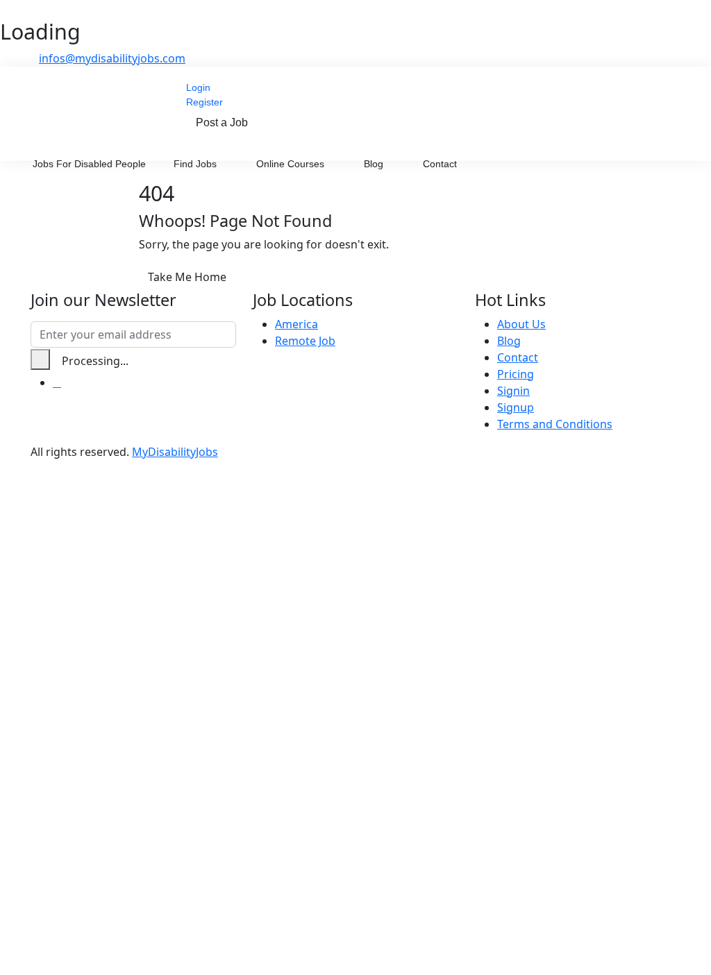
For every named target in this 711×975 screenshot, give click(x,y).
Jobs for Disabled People (89, 163)
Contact (440, 163)
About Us (521, 324)
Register (204, 102)
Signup (515, 407)
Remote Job (305, 340)
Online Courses (291, 163)
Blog (375, 163)
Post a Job (222, 122)
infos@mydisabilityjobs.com (112, 58)
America (296, 324)
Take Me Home (187, 277)
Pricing (515, 374)
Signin (513, 390)
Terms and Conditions (554, 424)
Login (198, 87)
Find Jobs (196, 163)
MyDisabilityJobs (175, 451)
